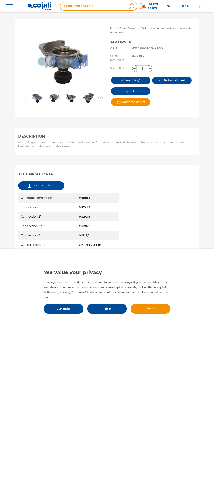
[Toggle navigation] (9, 6)
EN (168, 6)
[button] (25, 98)
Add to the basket (133, 101)
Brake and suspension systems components (166, 28)
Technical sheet (174, 80)
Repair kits (131, 91)
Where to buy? (131, 80)
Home (113, 28)
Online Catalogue (129, 28)
